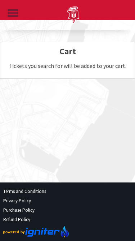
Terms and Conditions (24, 191)
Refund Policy (16, 219)
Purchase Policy (19, 210)
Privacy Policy (17, 201)
